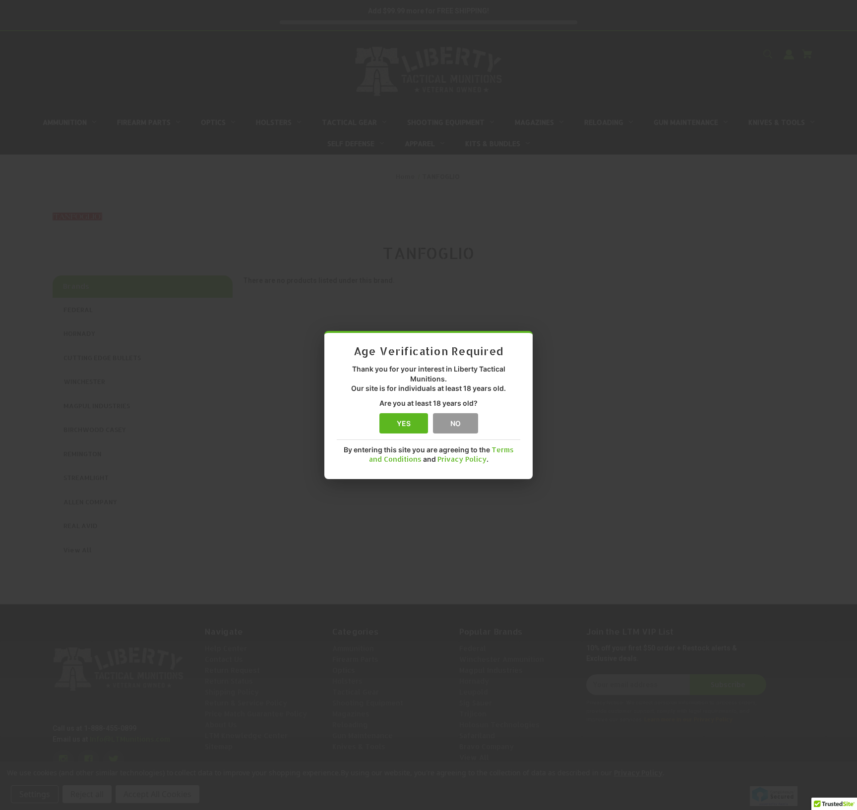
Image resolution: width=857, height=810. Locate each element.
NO (455, 423)
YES (404, 423)
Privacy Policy (462, 459)
